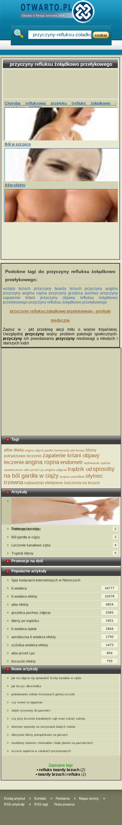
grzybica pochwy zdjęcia (62, 613)
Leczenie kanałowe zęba (63, 545)
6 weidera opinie (62, 629)
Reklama (63, 798)
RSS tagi (41, 804)
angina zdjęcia (56, 470)
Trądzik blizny (63, 553)
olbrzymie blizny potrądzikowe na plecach (39, 734)
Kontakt (40, 798)
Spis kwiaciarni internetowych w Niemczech (45, 580)
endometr (71, 462)
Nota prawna (64, 804)
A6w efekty (15, 185)
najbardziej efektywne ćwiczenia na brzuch (62, 483)
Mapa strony (89, 798)
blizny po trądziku (62, 621)
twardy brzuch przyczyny (78, 288)
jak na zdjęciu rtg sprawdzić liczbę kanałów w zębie (46, 678)
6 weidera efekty (63, 596)
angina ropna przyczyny (44, 293)
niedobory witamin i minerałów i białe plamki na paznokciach (52, 743)
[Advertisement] (63, 84)
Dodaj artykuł (14, 798)
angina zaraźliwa (72, 476)
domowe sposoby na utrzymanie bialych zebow (43, 726)
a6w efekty (62, 604)
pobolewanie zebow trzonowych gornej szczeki (43, 694)
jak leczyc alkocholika (26, 686)
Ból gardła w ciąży (63, 537)
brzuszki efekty (62, 661)
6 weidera (63, 588)
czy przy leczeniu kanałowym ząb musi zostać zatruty (48, 718)
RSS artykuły (14, 804)
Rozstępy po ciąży (63, 529)
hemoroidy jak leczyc (69, 450)
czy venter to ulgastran (27, 702)
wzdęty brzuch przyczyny (27, 288)
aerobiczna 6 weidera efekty (62, 637)
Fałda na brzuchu (60, 511)
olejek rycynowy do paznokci (30, 710)
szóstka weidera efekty (62, 645)
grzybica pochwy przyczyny (93, 293)
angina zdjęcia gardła (39, 450)
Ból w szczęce (18, 144)
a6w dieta (14, 449)
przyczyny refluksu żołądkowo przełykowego (68, 302)
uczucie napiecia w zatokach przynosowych (41, 751)
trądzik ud (80, 469)
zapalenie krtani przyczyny (30, 297)
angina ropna (42, 462)
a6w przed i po (34, 470)
